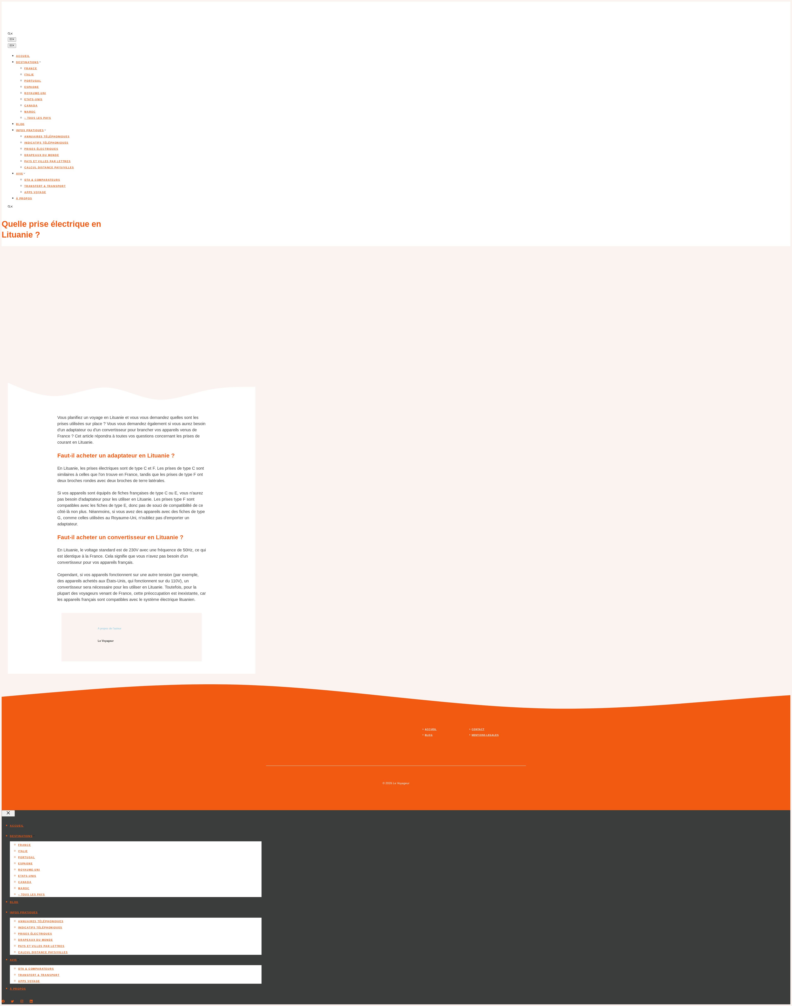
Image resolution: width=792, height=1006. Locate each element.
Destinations (27, 62)
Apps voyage (35, 192)
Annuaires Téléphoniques (47, 136)
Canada (31, 105)
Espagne (31, 87)
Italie (29, 74)
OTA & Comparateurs (42, 180)
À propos (24, 198)
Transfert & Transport (45, 186)
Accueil (23, 56)
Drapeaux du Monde (41, 155)
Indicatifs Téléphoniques (46, 142)
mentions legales (485, 735)
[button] (10, 34)
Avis (19, 173)
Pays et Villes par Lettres (47, 161)
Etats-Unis (33, 99)
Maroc (30, 111)
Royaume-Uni (35, 93)
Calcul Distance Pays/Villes (49, 167)
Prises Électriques (41, 149)
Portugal (32, 80)
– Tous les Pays (37, 118)
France (30, 68)
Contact (478, 729)
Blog (20, 124)
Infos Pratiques (30, 130)
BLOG (429, 735)
